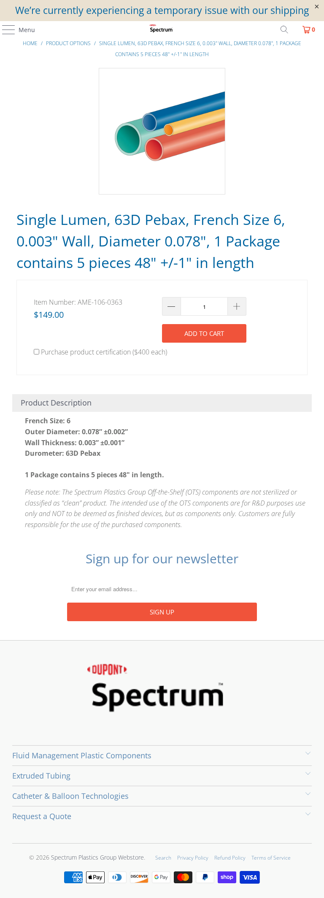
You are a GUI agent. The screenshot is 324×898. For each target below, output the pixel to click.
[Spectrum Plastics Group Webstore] (162, 29)
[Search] (284, 29)
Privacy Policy (192, 857)
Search (163, 857)
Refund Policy (230, 857)
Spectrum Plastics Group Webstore (97, 857)
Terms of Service (271, 857)
